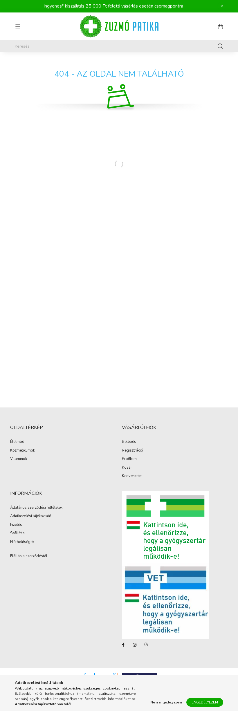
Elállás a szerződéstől (28, 556)
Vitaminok (18, 459)
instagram (134, 645)
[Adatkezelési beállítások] (146, 645)
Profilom (129, 459)
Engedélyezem (205, 702)
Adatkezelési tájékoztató (30, 516)
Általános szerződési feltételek (36, 508)
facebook (123, 645)
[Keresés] (220, 46)
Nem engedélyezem (166, 702)
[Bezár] (221, 6)
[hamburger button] (18, 26)
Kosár (127, 467)
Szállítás (17, 533)
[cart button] (220, 26)
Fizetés (16, 525)
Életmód (17, 442)
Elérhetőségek (22, 542)
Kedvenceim (132, 476)
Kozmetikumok (22, 450)
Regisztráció (132, 450)
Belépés (129, 442)
